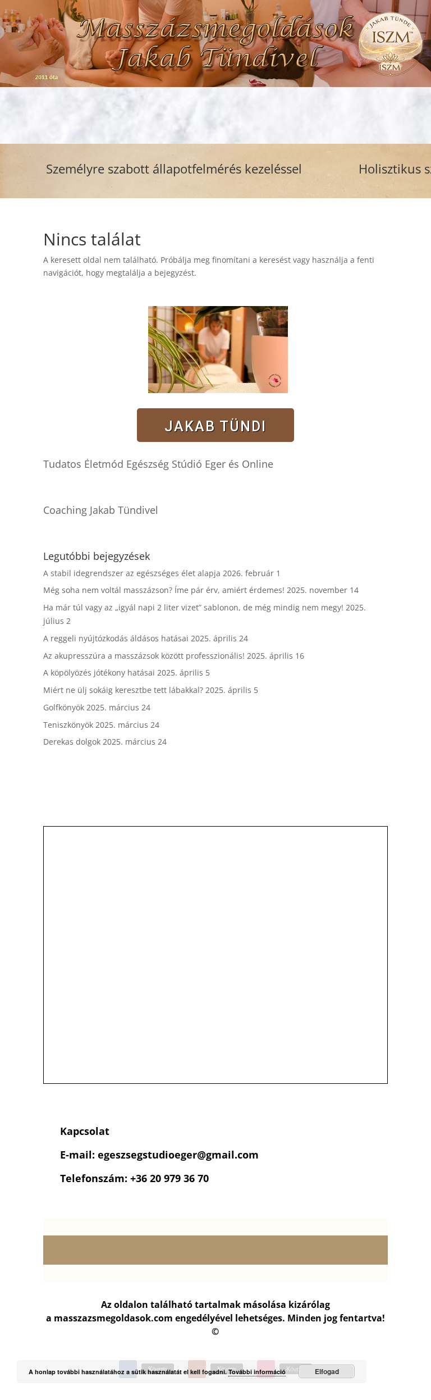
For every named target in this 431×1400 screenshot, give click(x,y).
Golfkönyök (63, 707)
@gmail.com (228, 1154)
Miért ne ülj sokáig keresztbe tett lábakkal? (123, 690)
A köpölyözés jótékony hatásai (99, 672)
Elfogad (327, 1371)
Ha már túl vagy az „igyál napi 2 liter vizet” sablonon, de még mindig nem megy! (193, 607)
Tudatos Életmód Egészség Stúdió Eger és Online (158, 464)
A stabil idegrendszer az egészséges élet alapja (132, 573)
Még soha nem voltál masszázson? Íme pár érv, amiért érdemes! (164, 590)
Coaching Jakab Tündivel (100, 510)
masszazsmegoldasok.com (113, 1318)
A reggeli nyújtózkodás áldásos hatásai (116, 638)
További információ (257, 1371)
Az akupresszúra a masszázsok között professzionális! (144, 655)
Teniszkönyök (68, 724)
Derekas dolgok (71, 741)
